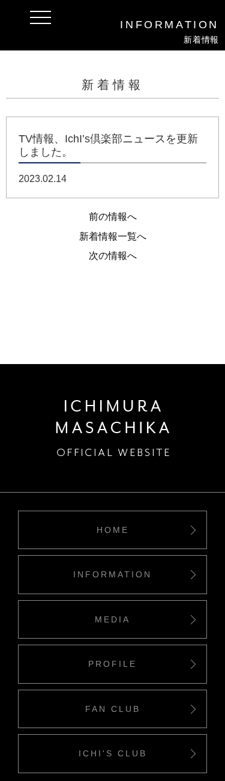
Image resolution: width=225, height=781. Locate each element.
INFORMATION (112, 574)
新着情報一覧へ (112, 236)
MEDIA (112, 619)
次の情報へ (113, 256)
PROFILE (112, 664)
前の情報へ (113, 216)
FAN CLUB (112, 709)
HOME (113, 530)
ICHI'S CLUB (113, 753)
